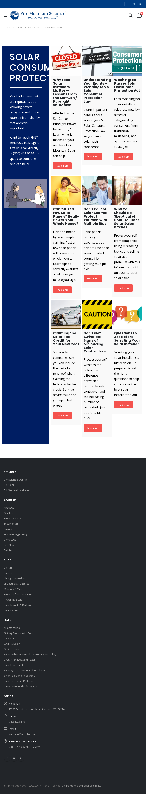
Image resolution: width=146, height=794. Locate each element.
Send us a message (23, 143)
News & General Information (20, 686)
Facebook (7, 758)
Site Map (9, 545)
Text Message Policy (15, 534)
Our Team (9, 513)
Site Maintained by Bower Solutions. (81, 785)
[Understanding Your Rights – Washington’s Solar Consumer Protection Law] (97, 61)
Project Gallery (12, 518)
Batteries (9, 573)
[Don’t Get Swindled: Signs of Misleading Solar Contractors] (97, 315)
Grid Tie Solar (12, 643)
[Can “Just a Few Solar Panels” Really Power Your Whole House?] (66, 191)
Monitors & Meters (14, 589)
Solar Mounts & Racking (17, 605)
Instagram (14, 758)
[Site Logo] (38, 15)
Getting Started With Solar (19, 633)
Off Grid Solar (12, 649)
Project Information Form (18, 594)
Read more (62, 165)
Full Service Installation (17, 490)
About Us (9, 507)
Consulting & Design (15, 479)
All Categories (12, 627)
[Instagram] (134, 4)
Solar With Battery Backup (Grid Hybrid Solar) (30, 654)
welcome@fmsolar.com (22, 734)
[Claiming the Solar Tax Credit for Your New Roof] (66, 315)
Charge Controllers (15, 578)
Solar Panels (11, 610)
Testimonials (11, 523)
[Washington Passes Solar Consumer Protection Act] (127, 61)
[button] (7, 15)
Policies (8, 550)
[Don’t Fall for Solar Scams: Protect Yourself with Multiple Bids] (97, 191)
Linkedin (21, 758)
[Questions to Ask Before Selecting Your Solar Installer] (127, 315)
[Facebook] (128, 4)
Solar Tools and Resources (19, 675)
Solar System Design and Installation (25, 670)
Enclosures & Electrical (17, 583)
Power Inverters (13, 599)
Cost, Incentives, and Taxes (20, 659)
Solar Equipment (13, 665)
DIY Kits (8, 567)
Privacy (8, 529)
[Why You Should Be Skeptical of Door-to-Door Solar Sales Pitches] (127, 191)
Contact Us (10, 539)
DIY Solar (9, 485)
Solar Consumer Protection (19, 681)
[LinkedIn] (139, 4)
